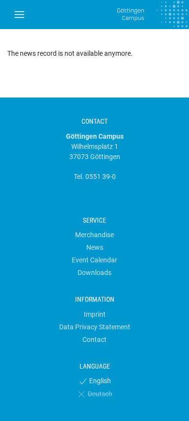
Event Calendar (94, 260)
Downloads (94, 272)
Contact (94, 339)
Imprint (95, 314)
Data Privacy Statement (94, 327)
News (94, 247)
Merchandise (94, 235)
